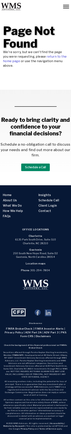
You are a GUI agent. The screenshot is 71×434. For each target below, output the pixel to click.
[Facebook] (39, 314)
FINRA (15, 355)
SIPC (21, 355)
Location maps (35, 263)
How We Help (13, 211)
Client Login (47, 205)
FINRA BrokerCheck (19, 328)
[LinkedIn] (47, 314)
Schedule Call (48, 200)
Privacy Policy (14, 332)
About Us (10, 200)
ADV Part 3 (51, 332)
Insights (44, 195)
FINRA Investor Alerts (49, 328)
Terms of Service (47, 429)
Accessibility (57, 423)
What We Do (12, 205)
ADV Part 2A (33, 332)
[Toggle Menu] (66, 6)
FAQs (7, 216)
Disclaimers (43, 336)
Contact (44, 211)
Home (7, 195)
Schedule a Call (35, 167)
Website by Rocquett (13, 426)
